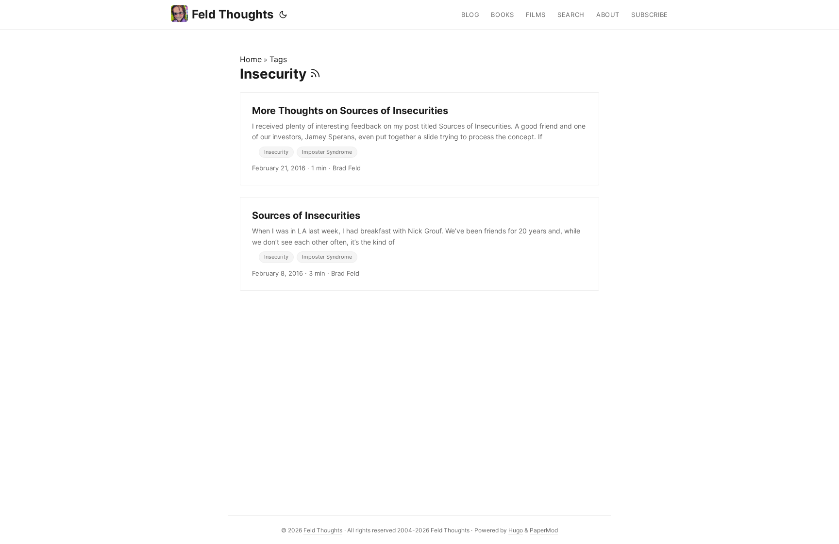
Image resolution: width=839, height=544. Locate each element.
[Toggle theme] (283, 14)
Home (251, 59)
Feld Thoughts (232, 14)
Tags (278, 59)
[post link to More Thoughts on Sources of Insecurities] (419, 139)
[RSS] (315, 74)
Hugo (515, 530)
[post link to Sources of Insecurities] (419, 244)
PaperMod (544, 530)
